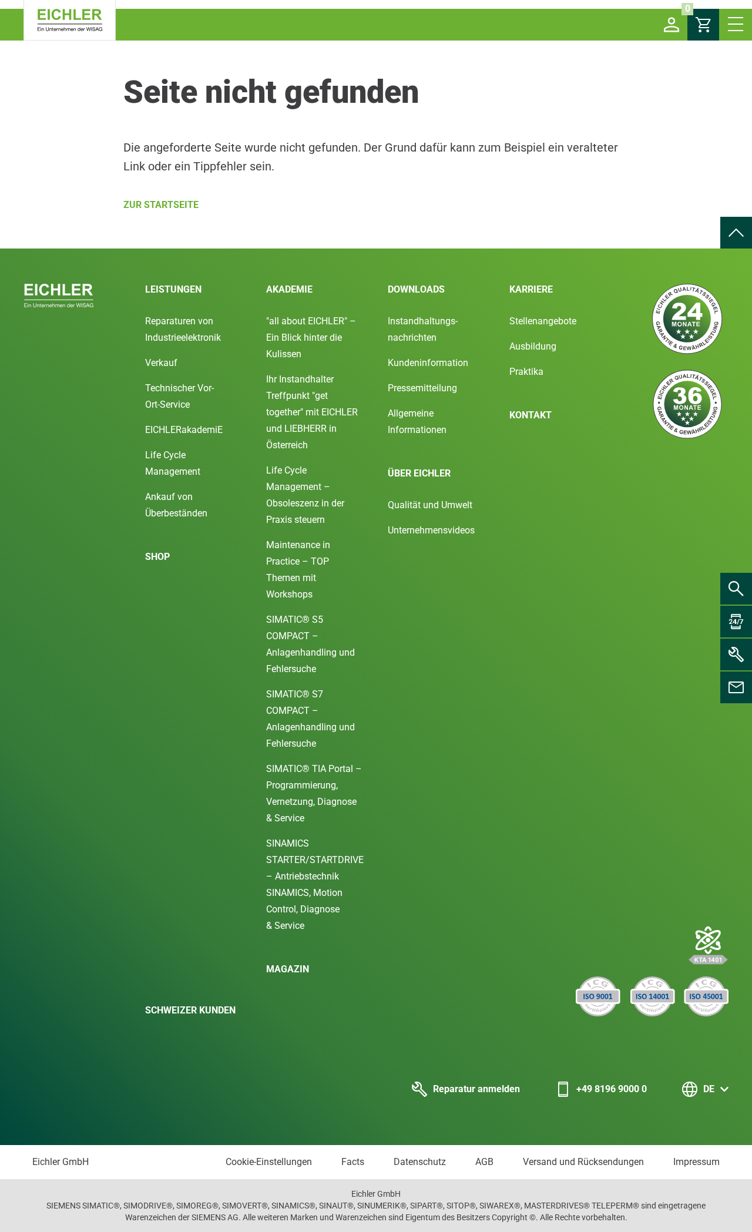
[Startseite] (70, 20)
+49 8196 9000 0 (611, 1089)
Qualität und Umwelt (430, 505)
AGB (484, 1161)
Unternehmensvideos (431, 530)
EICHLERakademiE (184, 429)
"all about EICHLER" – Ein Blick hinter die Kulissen (311, 337)
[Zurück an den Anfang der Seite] (736, 233)
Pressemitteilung (422, 388)
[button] (671, 25)
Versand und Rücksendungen (583, 1161)
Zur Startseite (161, 204)
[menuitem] (736, 233)
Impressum (696, 1161)
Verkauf (161, 362)
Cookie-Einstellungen (269, 1161)
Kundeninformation (428, 362)
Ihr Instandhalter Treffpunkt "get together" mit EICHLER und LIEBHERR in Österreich (312, 412)
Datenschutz (420, 1161)
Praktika (526, 371)
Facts (352, 1161)
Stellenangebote (542, 321)
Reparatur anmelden (476, 1089)
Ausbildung (532, 346)
